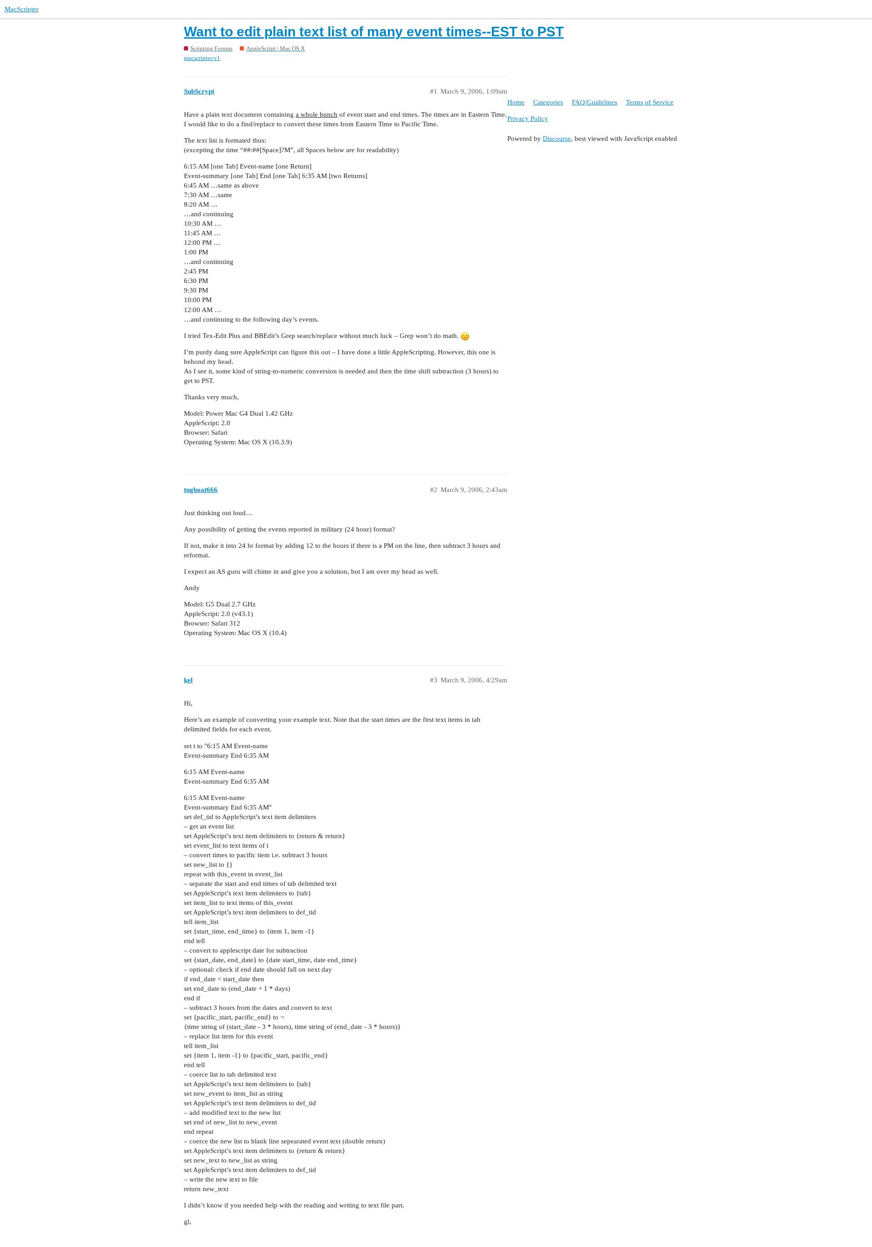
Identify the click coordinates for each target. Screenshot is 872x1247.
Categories (548, 102)
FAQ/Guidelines (594, 102)
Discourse (557, 138)
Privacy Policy (527, 118)
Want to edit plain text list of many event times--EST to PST (374, 31)
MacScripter (22, 9)
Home (516, 102)
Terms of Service (650, 102)
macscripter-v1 (202, 58)
